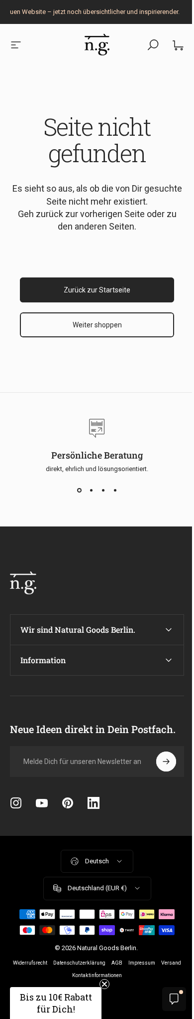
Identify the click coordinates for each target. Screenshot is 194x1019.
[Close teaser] (104, 984)
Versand (66, 975)
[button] (55, 1003)
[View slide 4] (115, 491)
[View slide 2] (91, 491)
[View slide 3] (103, 491)
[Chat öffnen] (167, 999)
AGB (126, 963)
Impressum (151, 963)
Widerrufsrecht (39, 963)
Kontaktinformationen (106, 975)
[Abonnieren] (159, 761)
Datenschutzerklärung (89, 963)
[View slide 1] (79, 491)
